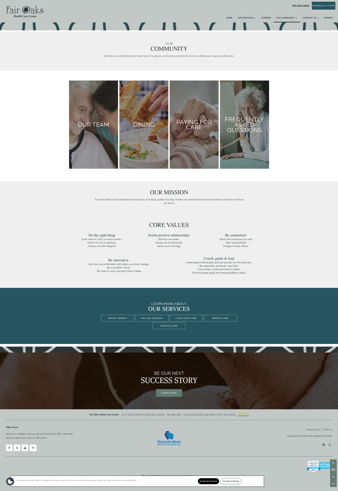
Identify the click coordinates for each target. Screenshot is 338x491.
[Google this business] (33, 448)
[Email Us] (333, 469)
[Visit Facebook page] (9, 448)
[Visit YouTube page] (25, 448)
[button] (323, 6)
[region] (137, 481)
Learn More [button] (169, 393)
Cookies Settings (231, 481)
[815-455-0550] (333, 462)
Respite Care (220, 318)
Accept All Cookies (208, 481)
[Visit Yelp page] (17, 448)
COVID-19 (327, 429)
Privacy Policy (313, 429)
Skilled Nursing (152, 318)
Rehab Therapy (118, 318)
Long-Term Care (186, 318)
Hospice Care (169, 326)
